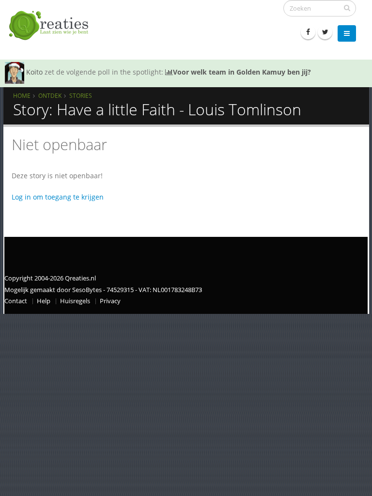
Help (43, 301)
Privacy (110, 301)
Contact (15, 301)
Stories (80, 95)
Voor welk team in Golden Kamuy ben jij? (242, 72)
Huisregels (75, 301)
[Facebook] (308, 32)
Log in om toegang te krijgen (58, 197)
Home (22, 95)
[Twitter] (325, 32)
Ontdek (50, 95)
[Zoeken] (347, 8)
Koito (34, 72)
